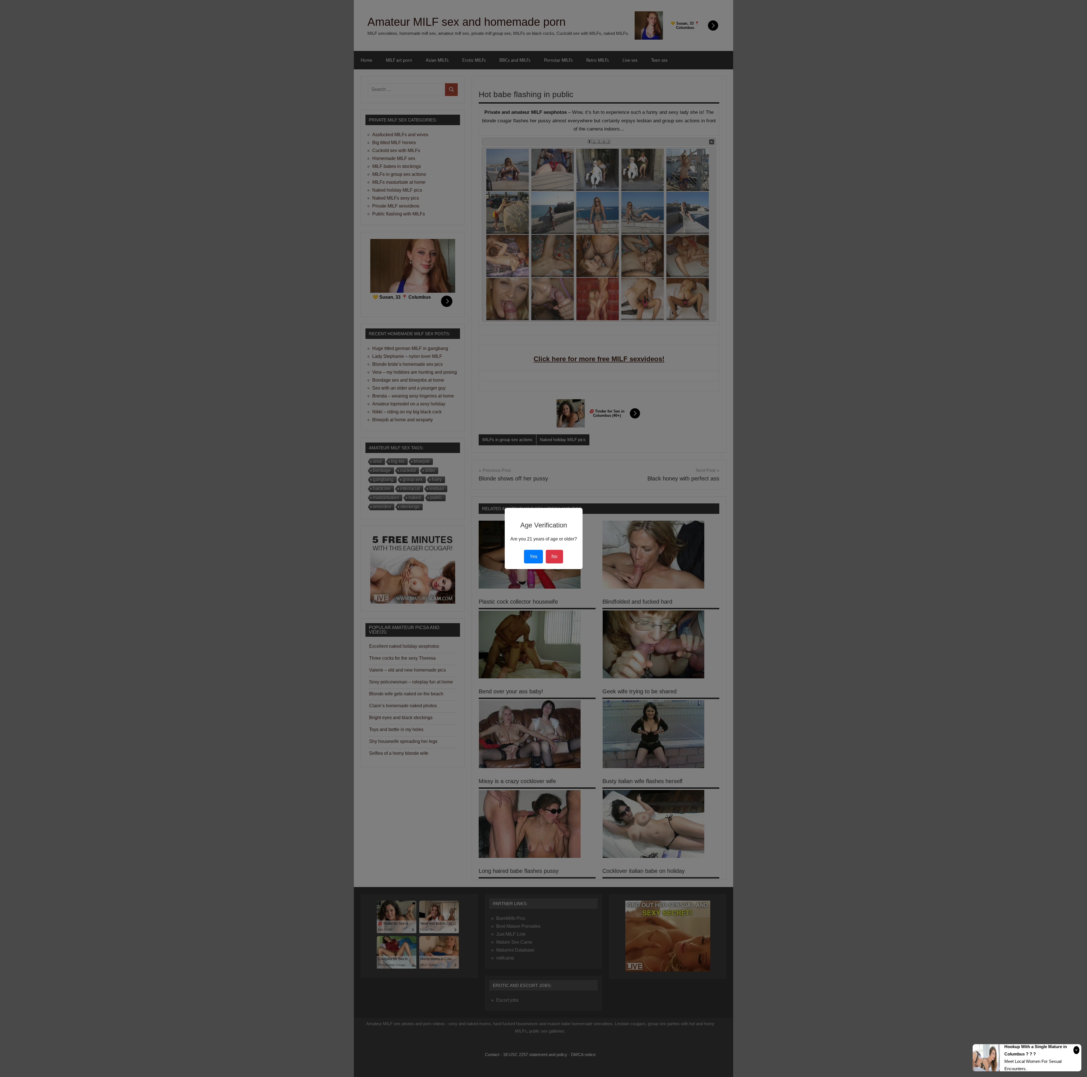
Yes (533, 556)
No (554, 556)
